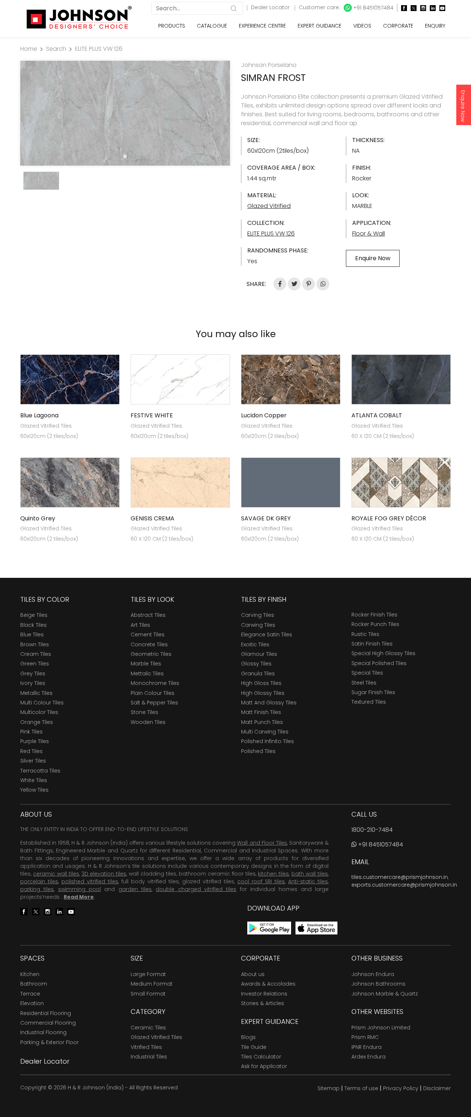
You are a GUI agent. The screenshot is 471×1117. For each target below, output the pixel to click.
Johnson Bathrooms (378, 983)
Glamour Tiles (259, 654)
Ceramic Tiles (148, 1027)
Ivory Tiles (32, 683)
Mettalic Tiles (147, 673)
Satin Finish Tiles (372, 643)
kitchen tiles (273, 873)
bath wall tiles (309, 873)
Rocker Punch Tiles (375, 624)
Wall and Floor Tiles (262, 842)
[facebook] (402, 8)
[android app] (269, 927)
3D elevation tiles (104, 873)
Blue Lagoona (39, 415)
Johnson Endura (372, 974)
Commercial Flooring (48, 1022)
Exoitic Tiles (255, 644)
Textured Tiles (368, 702)
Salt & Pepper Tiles (154, 702)
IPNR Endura (366, 1047)
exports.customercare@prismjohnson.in (404, 884)
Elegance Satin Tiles (266, 634)
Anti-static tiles (308, 881)
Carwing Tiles (258, 625)
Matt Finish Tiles (261, 712)
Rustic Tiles (365, 634)
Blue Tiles (32, 634)
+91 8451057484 (372, 7)
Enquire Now (463, 106)
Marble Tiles (146, 663)
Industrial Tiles (149, 1056)
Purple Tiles (34, 741)
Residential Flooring (45, 1013)
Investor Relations (264, 993)
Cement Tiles (147, 634)
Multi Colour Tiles (42, 702)
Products (171, 25)
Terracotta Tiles (40, 770)
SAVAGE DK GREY (266, 518)
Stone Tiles (144, 712)
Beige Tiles (33, 615)
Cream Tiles (35, 654)
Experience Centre (262, 25)
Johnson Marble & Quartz (384, 993)
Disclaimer (437, 1088)
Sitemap (329, 1088)
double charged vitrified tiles (196, 889)
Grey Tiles (32, 673)
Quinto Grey (37, 518)
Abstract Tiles (148, 615)
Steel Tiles (363, 682)
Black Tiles (33, 625)
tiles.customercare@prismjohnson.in (399, 877)
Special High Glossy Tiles (383, 653)
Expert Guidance (319, 25)
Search (56, 49)
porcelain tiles (39, 881)
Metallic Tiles (36, 693)
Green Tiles (34, 663)
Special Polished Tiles (379, 663)
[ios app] (316, 927)
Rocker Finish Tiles (374, 614)
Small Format (148, 993)
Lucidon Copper (264, 415)
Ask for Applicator (264, 1066)
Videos (362, 25)
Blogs (248, 1037)
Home (28, 49)
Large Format (148, 974)
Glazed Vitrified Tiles (156, 1037)
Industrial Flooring (43, 1032)
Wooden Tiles (148, 722)
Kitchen (29, 974)
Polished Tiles (258, 751)
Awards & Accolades (268, 983)
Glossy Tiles (256, 663)
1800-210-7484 (372, 830)
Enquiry (435, 25)
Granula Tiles (258, 673)
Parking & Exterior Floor (49, 1042)
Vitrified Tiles (146, 1047)
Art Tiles (140, 625)
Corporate (398, 25)
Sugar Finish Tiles (373, 692)
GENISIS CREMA (152, 518)
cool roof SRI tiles (261, 881)
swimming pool (79, 889)
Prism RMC (365, 1037)
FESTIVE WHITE (152, 415)
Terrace (30, 993)
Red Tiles (31, 751)
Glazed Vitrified (269, 206)
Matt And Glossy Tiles (269, 702)
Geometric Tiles (151, 654)
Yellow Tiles (34, 789)
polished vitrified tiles (89, 881)
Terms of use (361, 1088)
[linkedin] (431, 8)
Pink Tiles (31, 731)
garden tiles (135, 889)
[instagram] (421, 8)
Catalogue (212, 25)
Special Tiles (367, 672)
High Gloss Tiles (261, 683)
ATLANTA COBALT (376, 415)
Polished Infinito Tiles (267, 741)
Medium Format (152, 983)
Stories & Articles (262, 1003)
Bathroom (33, 983)
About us (253, 974)
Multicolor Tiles (39, 712)
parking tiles (37, 889)
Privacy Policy (400, 1088)
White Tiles (33, 780)
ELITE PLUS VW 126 (99, 49)
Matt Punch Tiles (262, 722)
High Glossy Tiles (262, 693)
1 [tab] (125, 156)
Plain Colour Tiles (152, 693)
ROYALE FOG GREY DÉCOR (388, 518)
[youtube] (440, 8)
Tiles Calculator (261, 1056)
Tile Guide (253, 1047)
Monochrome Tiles (155, 683)
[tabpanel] (125, 113)
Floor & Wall (368, 233)
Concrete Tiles (149, 644)
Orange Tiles (36, 722)
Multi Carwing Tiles (264, 731)
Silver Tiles (33, 760)
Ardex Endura (368, 1056)
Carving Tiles (257, 615)
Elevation (32, 1003)
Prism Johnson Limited (380, 1027)
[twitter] (412, 8)
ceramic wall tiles (56, 873)
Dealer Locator (271, 7)
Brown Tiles (34, 644)
